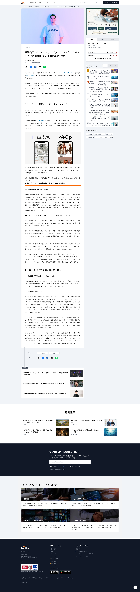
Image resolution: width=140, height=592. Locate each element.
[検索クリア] (96, 2)
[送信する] (88, 462)
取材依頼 (53, 563)
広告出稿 (53, 561)
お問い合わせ (25, 578)
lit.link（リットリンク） (66, 73)
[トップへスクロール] (135, 587)
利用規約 (34, 578)
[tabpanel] (102, 51)
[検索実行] (99, 2)
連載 (40, 2)
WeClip (41, 120)
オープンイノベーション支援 (83, 554)
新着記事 (33, 2)
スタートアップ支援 (81, 556)
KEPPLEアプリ (55, 568)
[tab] (91, 39)
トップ (23, 7)
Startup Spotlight (29, 60)
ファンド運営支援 (81, 551)
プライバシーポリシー (64, 466)
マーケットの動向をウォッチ (102, 58)
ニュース (47, 2)
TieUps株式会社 (31, 75)
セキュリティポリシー (59, 578)
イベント (55, 2)
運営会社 (70, 578)
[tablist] (102, 39)
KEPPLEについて (55, 558)
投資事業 (78, 549)
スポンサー (54, 566)
